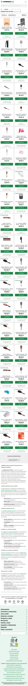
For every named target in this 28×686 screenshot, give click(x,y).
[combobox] (15, 5)
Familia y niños (5, 622)
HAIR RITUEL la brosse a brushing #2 (7, 202)
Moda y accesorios (6, 629)
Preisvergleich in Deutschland (14, 667)
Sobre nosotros (14, 657)
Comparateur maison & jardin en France (14, 678)
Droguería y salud (6, 618)
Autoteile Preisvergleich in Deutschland (14, 668)
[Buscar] (2, 5)
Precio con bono (19, 171)
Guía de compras (14, 659)
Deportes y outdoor (7, 616)
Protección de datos (14, 651)
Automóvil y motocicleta (8, 611)
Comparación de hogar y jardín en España (14, 674)
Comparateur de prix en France (14, 676)
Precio (3, 15)
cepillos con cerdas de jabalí (10, 531)
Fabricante (11, 15)
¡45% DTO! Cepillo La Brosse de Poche (21, 115)
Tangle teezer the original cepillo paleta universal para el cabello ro (21, 137)
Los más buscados (14, 653)
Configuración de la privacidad (14, 660)
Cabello (6, 9)
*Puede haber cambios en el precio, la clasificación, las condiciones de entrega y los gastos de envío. (14, 683)
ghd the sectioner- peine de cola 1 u (7, 115)
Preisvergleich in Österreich (14, 665)
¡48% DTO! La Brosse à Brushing (7, 180)
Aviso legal (14, 649)
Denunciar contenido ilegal (14, 456)
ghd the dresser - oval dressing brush (21, 71)
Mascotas (4, 627)
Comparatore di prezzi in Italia (14, 680)
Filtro (24, 15)
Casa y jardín (5, 614)
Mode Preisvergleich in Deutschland (14, 670)
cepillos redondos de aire (9, 510)
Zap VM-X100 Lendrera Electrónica (21, 442)
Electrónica (4, 620)
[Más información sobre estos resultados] (20, 11)
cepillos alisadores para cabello (9, 490)
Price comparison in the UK (14, 672)
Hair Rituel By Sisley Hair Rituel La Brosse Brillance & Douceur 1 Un (21, 93)
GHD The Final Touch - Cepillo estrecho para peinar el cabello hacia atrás (7, 93)
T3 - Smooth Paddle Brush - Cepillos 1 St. (21, 224)
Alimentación (5, 609)
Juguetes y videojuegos (8, 625)
